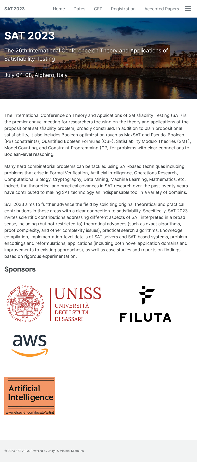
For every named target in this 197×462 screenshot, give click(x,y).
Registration (123, 8)
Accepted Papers (161, 8)
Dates (79, 8)
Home (59, 8)
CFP (98, 8)
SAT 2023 (14, 8)
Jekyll (52, 451)
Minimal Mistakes (72, 451)
